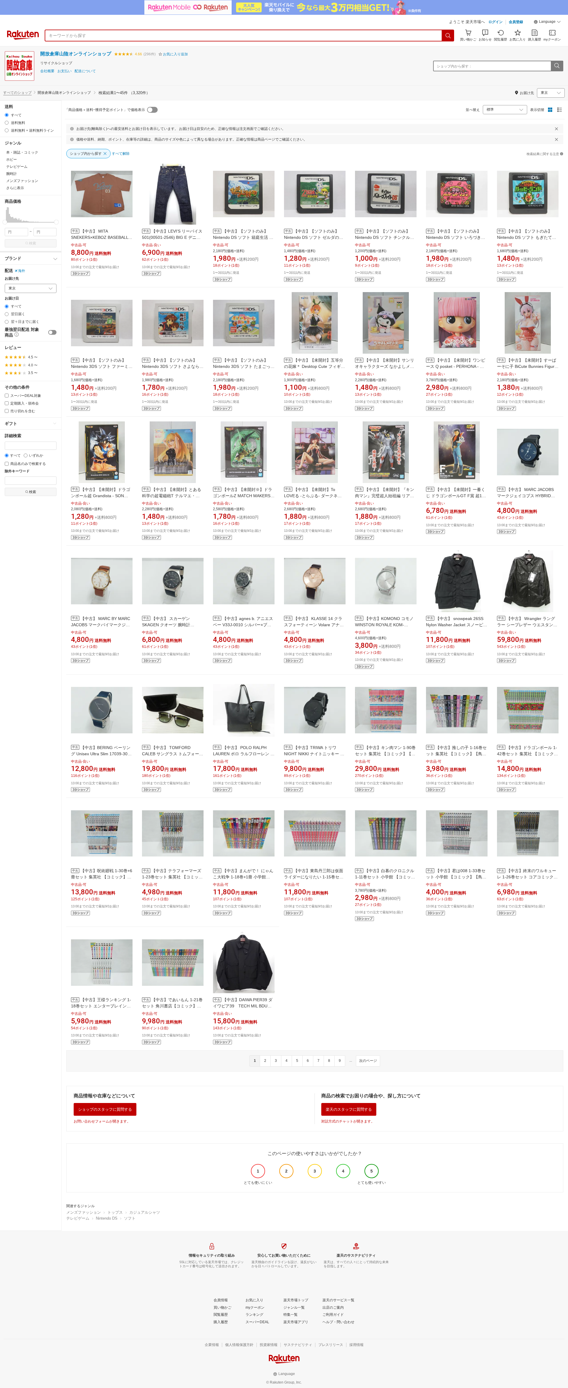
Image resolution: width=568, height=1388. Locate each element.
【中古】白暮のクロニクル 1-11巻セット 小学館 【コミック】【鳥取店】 (384, 876)
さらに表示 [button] (15, 188)
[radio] (7, 115)
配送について (85, 71)
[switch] (52, 332)
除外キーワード (17, 471)
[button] (547, 22)
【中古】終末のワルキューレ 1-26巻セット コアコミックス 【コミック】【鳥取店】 (527, 876)
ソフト (129, 1218)
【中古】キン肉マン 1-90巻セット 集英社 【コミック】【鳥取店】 (385, 753)
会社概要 (47, 71)
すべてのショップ (17, 93)
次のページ (368, 1061)
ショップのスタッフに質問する (105, 1109)
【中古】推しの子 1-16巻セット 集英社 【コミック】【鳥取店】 (456, 753)
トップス (115, 1212)
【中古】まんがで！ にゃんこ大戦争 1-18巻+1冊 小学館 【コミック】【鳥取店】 (243, 876)
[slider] (5, 222)
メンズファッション (83, 1212)
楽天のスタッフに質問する (349, 1109)
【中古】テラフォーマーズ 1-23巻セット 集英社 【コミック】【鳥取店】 (171, 876)
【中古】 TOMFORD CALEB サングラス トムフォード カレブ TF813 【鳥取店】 (172, 753)
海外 (21, 271)
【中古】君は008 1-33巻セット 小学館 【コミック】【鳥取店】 (456, 876)
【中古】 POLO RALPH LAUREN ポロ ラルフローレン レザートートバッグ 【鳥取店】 (244, 753)
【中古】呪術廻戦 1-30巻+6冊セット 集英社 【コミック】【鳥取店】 (101, 876)
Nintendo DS (106, 1218)
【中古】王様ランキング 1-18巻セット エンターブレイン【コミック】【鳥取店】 (101, 1006)
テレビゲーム (77, 1218)
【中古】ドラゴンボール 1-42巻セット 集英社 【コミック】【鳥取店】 (527, 753)
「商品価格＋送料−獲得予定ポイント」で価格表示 (105, 110)
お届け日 (12, 298)
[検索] (448, 35)
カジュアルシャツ (144, 1212)
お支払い (64, 71)
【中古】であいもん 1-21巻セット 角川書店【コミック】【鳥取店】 (172, 1006)
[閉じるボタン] (556, 128)
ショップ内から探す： (454, 66)
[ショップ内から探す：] (557, 66)
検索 (32, 243)
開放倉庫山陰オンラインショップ (75, 53)
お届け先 (12, 279)
